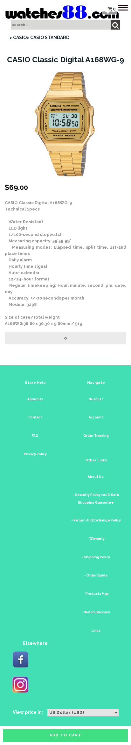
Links (96, 630)
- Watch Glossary (96, 612)
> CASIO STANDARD (48, 37)
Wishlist (96, 399)
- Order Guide (96, 575)
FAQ (35, 436)
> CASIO (18, 37)
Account (96, 417)
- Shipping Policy (96, 557)
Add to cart (66, 735)
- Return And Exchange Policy (96, 520)
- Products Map (96, 594)
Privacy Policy (35, 454)
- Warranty (96, 539)
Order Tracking (96, 436)
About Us (35, 399)
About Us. (96, 477)
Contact (35, 417)
